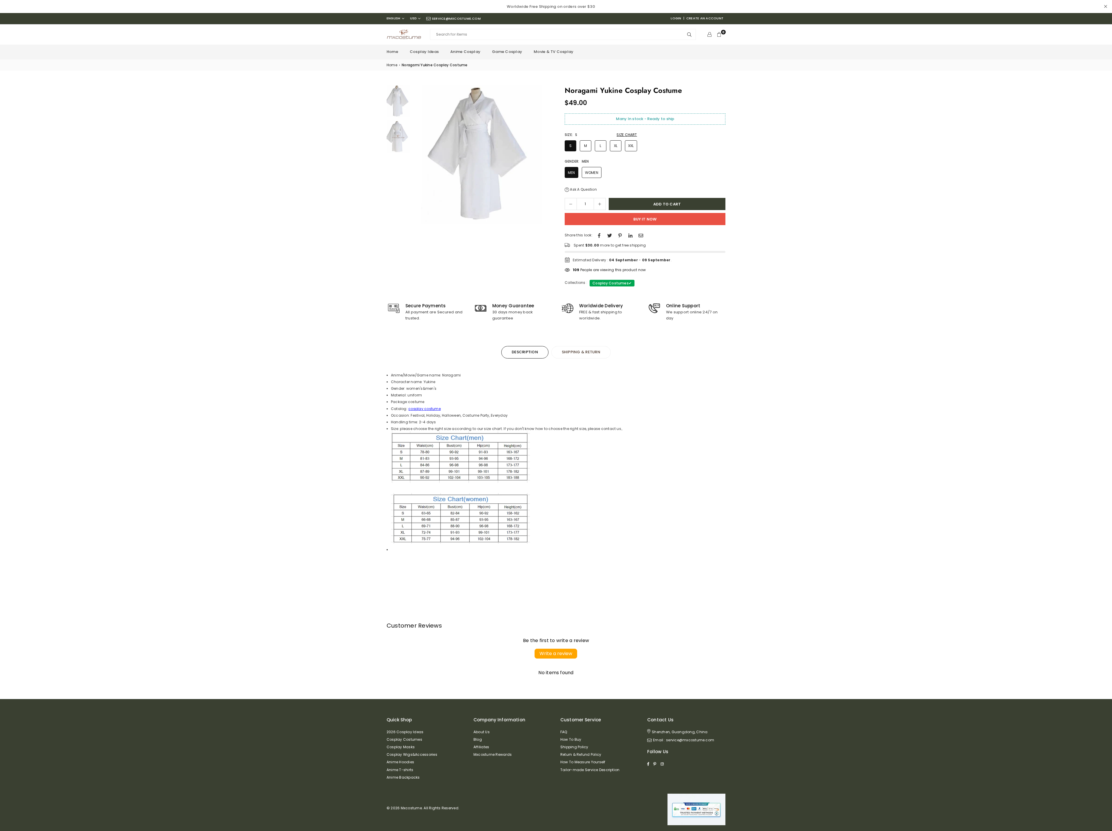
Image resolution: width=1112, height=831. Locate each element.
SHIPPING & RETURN (581, 352)
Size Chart (627, 134)
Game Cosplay (507, 51)
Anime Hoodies (400, 762)
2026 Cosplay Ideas (405, 731)
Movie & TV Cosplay (553, 51)
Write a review (555, 653)
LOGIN (676, 18)
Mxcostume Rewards (492, 754)
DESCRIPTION (525, 352)
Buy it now (644, 219)
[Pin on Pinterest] (620, 235)
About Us (481, 731)
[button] (545, 156)
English (393, 18)
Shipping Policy (574, 746)
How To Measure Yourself (583, 762)
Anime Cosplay (465, 51)
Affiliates (481, 746)
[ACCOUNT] (709, 34)
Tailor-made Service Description (589, 769)
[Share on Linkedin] (630, 235)
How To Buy (570, 739)
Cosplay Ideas (424, 51)
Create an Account (704, 18)
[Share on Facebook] (599, 235)
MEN (571, 172)
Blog (477, 739)
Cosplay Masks (401, 746)
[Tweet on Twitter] (609, 235)
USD (413, 18)
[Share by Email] (641, 235)
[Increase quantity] (600, 204)
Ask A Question (583, 189)
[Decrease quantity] (571, 204)
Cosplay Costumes (612, 283)
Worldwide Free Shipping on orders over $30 (551, 6)
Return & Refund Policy (580, 754)
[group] (482, 154)
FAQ (563, 731)
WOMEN (591, 172)
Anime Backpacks (403, 777)
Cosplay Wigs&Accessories (412, 754)
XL (615, 145)
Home (392, 51)
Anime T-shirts (400, 769)
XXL (631, 145)
